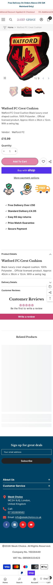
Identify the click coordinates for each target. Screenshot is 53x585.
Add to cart (20, 161)
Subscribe (26, 460)
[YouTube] (31, 524)
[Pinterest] (22, 524)
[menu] (3, 19)
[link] (26, 420)
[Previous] (43, 78)
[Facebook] (6, 524)
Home (10, 27)
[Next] (48, 78)
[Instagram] (14, 524)
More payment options (26, 177)
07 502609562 (16, 512)
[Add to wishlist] (43, 161)
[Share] (49, 161)
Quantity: (6, 145)
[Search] (11, 19)
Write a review (26, 316)
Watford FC (18, 132)
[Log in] (41, 19)
